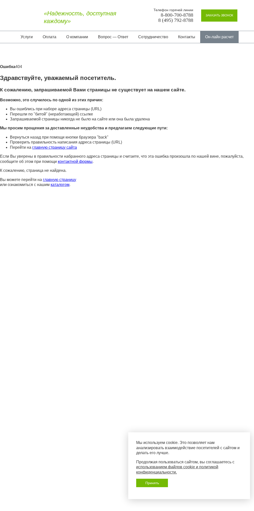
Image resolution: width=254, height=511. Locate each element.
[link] (219, 15)
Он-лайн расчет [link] (219, 37)
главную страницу (59, 180)
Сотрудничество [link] (153, 37)
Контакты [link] (186, 37)
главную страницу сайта (54, 147)
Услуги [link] (27, 37)
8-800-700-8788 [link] (177, 15)
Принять (152, 483)
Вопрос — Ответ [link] (113, 37)
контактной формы (75, 161)
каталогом (60, 184)
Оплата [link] (49, 37)
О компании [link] (77, 37)
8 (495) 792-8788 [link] (175, 20)
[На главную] (21, 17)
